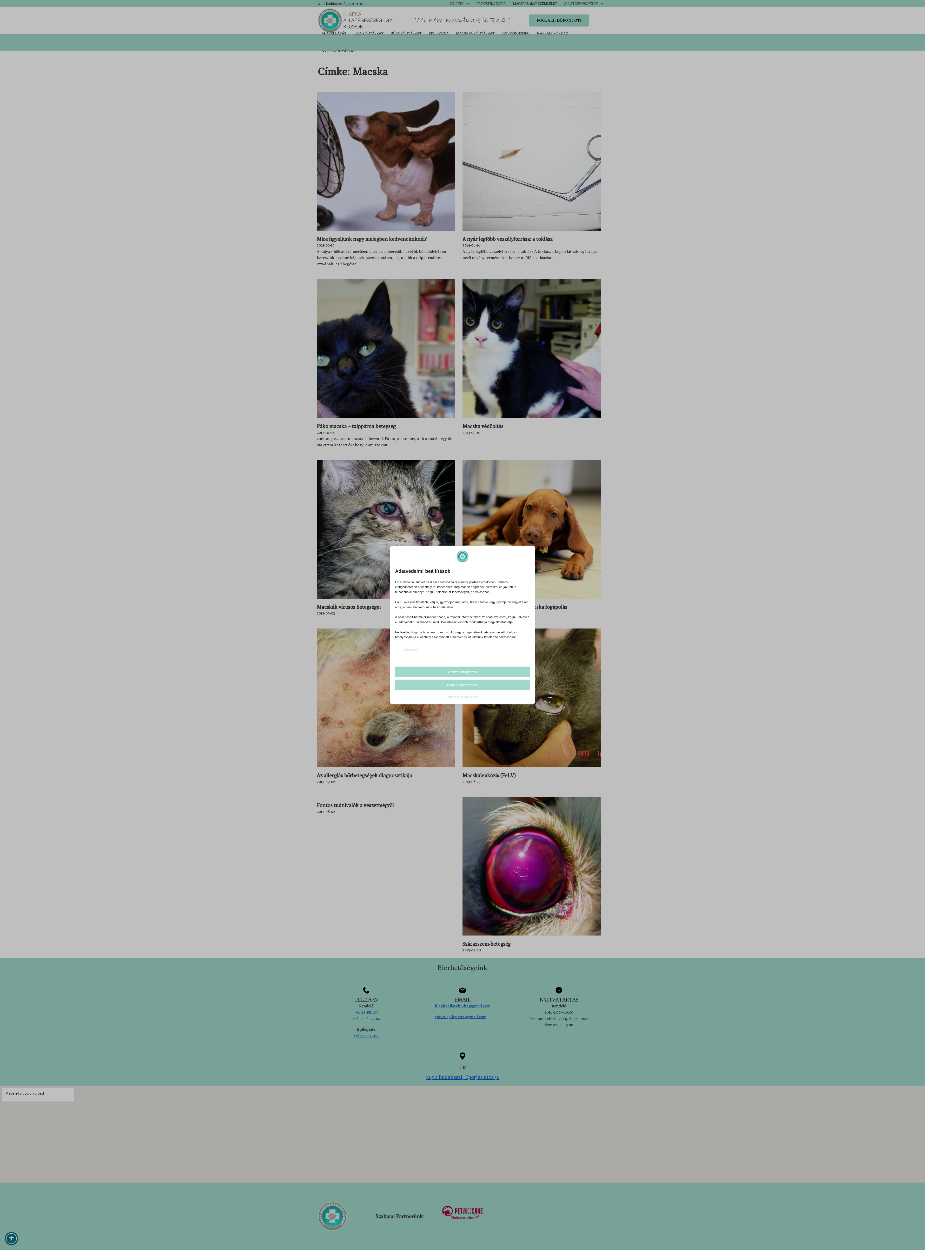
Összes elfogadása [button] (462, 672)
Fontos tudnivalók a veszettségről (355, 805)
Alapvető (411, 650)
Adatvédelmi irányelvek (462, 697)
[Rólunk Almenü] (467, 3)
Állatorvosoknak (581, 4)
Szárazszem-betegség (486, 944)
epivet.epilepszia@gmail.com (460, 1016)
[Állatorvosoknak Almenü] (601, 3)
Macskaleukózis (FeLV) (489, 775)
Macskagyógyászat (475, 33)
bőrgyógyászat (406, 33)
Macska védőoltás (482, 426)
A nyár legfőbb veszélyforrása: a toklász (507, 239)
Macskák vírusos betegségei (349, 607)
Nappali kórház (552, 33)
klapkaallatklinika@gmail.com (462, 1005)
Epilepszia (439, 33)
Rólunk (456, 4)
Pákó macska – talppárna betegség (356, 426)
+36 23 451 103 (366, 1012)
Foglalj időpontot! (559, 20)
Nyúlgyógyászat (338, 51)
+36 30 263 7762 (366, 1018)
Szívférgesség (516, 33)
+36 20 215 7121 (366, 1035)
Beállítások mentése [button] (462, 685)
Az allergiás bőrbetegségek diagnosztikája (364, 775)
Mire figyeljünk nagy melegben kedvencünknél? (372, 239)
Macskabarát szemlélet (535, 4)
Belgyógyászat (368, 33)
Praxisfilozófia (491, 4)
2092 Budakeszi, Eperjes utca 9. (341, 4)
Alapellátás (334, 33)
